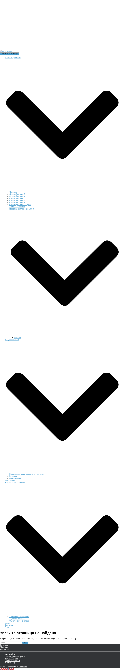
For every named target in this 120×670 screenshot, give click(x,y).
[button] (62, 190)
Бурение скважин (17, 619)
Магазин (17, 338)
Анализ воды (15, 478)
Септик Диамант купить (15, 656)
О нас (7, 627)
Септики (13, 192)
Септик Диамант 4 (17, 196)
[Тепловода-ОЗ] (33, 51)
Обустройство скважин (19, 621)
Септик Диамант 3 (17, 194)
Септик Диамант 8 (17, 203)
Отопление (10, 480)
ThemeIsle (23, 667)
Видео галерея (11, 659)
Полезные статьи (12, 661)
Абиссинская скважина (19, 617)
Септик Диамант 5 (17, 198)
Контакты (9, 625)
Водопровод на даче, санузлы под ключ (26, 474)
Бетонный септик (17, 207)
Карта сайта (10, 654)
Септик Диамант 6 (17, 200)
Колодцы (13, 476)
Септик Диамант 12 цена (20, 205)
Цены (7, 623)
